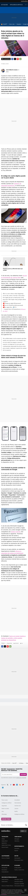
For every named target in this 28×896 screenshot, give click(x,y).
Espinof (16, 850)
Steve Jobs (11, 24)
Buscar (26, 825)
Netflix (16, 811)
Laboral (16, 808)
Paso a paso (5, 800)
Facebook (12, 59)
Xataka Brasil (4, 881)
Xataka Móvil (4, 841)
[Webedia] (24, 1)
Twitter (15, 59)
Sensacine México (18, 881)
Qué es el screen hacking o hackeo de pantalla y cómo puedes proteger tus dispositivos (13, 638)
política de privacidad (21, 777)
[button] (12, 70)
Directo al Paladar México (7, 885)
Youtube (14, 784)
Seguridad (9, 643)
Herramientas (17, 802)
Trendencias (4, 867)
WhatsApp (4, 814)
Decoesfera (4, 869)
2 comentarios (6, 59)
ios (22, 643)
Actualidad (17, 800)
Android (17, 643)
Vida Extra (16, 841)
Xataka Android (15, 531)
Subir (22, 831)
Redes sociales (5, 808)
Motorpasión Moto (18, 860)
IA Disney (21, 763)
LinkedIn (3, 787)
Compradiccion (5, 871)
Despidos (19, 24)
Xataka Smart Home (6, 845)
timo (3, 811)
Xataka (3, 838)
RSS (20, 784)
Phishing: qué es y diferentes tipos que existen (13, 269)
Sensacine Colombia (19, 883)
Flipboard (18, 59)
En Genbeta (5, 267)
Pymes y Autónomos (19, 869)
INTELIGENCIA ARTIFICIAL (16, 4)
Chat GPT (14, 763)
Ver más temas (6, 819)
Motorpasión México (19, 885)
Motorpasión (17, 858)
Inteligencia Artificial (19, 814)
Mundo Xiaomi (5, 847)
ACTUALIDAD (4, 4)
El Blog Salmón (17, 867)
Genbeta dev (17, 805)
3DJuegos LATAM (18, 879)
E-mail (20, 59)
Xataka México (5, 879)
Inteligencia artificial (6, 802)
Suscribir (23, 774)
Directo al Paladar (6, 858)
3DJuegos (16, 838)
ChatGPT (5, 24)
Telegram (17, 784)
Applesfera (4, 843)
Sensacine (16, 848)
